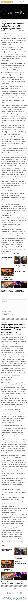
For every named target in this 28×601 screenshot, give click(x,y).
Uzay (18, 253)
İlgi (2, 253)
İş (5, 253)
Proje (14, 253)
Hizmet (3, 541)
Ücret (3, 545)
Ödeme (15, 541)
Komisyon (9, 541)
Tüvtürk (21, 541)
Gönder (5, 314)
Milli (9, 253)
